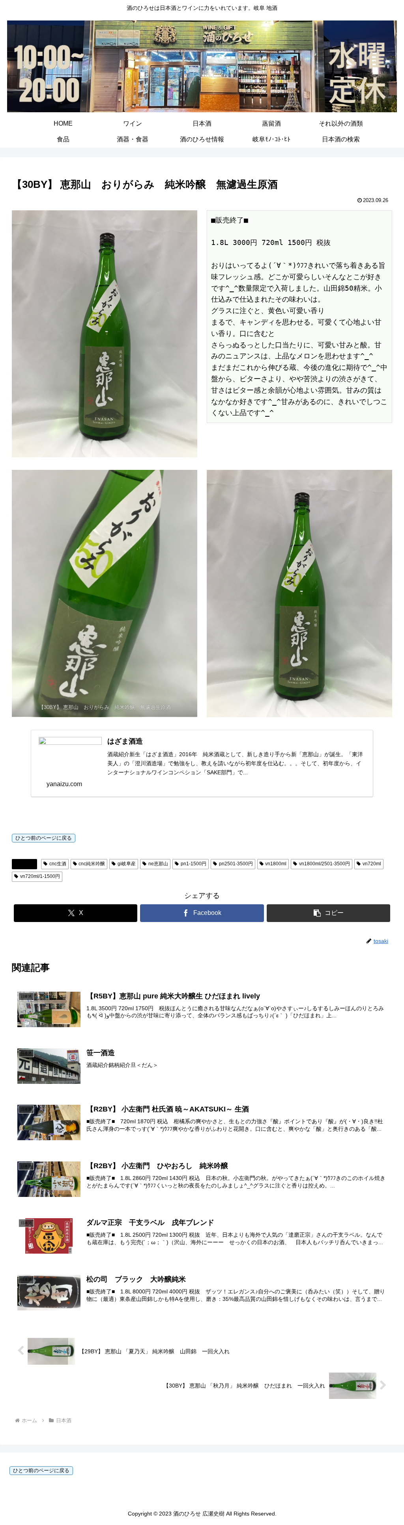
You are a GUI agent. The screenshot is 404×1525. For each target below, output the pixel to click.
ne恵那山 (158, 863)
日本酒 (28, 863)
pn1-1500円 (193, 863)
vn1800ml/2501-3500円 (324, 863)
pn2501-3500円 (236, 863)
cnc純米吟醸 (92, 863)
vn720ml (372, 863)
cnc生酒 (57, 863)
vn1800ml (275, 863)
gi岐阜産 (127, 863)
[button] (328, 913)
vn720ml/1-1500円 (40, 876)
